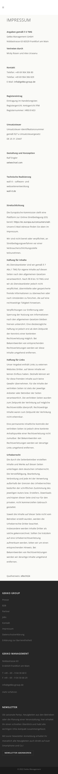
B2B (4, 605)
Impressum (8, 628)
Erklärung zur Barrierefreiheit (17, 640)
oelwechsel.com (14, 162)
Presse (5, 599)
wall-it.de (11, 191)
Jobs (4, 617)
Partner (6, 611)
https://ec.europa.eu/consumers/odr (32, 222)
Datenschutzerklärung (13, 634)
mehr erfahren (9, 692)
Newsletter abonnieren (18, 753)
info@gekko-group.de (24, 81)
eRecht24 (25, 576)
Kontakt (6, 622)
